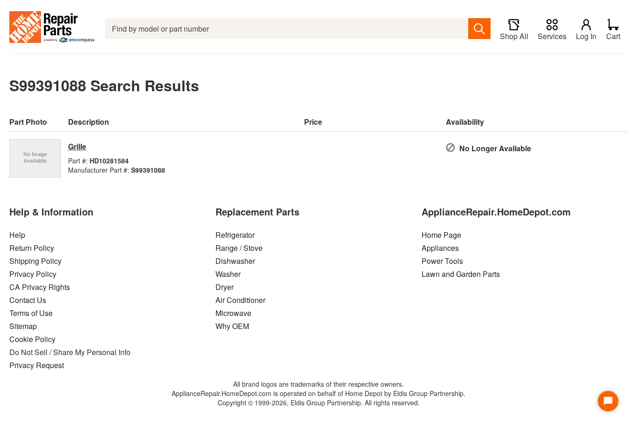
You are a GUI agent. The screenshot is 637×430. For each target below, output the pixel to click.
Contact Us (27, 300)
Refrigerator (235, 234)
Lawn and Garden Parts (461, 274)
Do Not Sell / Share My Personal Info (70, 352)
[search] (479, 28)
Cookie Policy (32, 339)
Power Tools (442, 260)
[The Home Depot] (52, 28)
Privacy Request (36, 365)
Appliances (440, 247)
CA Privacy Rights (39, 287)
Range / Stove (239, 247)
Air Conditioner (240, 300)
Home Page (441, 234)
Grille (77, 146)
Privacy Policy (32, 274)
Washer (228, 274)
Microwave (233, 313)
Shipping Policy (35, 260)
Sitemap (23, 326)
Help (17, 234)
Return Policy (31, 247)
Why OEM (232, 326)
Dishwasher (235, 260)
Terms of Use (31, 313)
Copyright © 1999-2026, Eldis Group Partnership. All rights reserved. (319, 402)
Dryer (224, 287)
